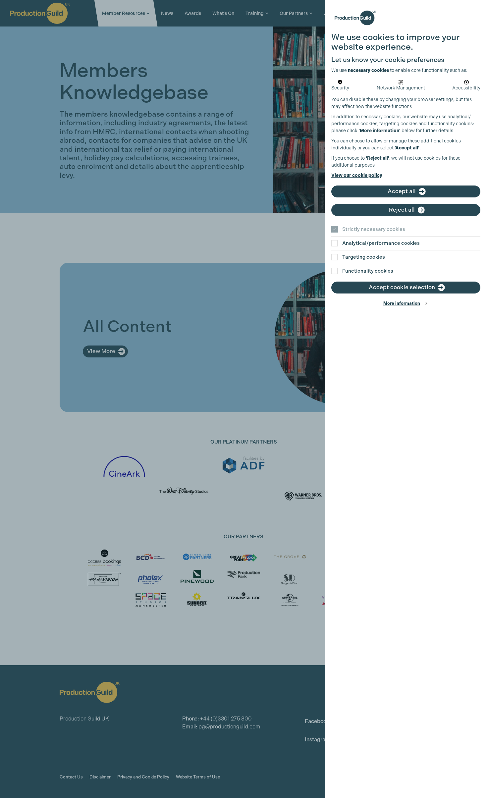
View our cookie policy (356, 175)
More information (401, 303)
